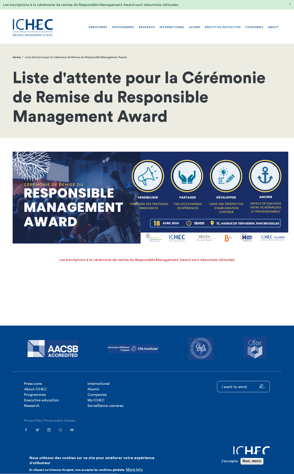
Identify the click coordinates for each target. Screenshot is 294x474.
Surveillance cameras (105, 406)
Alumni (194, 27)
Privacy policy (53, 420)
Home (17, 57)
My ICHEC (96, 400)
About (273, 27)
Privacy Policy (33, 420)
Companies (254, 27)
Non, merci (252, 461)
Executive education (223, 27)
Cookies (69, 420)
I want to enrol (235, 387)
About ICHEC (35, 389)
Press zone (33, 384)
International (172, 27)
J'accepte (229, 461)
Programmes (123, 27)
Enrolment (98, 27)
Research (147, 27)
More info (134, 469)
